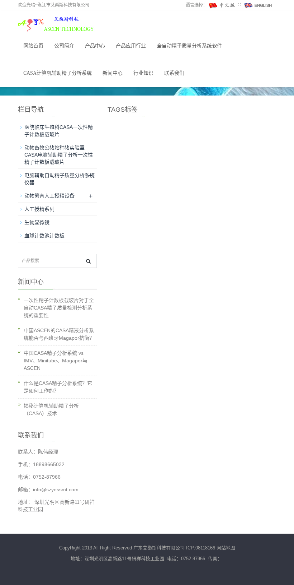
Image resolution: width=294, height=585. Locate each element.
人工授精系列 (39, 209)
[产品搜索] (88, 261)
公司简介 (64, 45)
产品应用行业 (131, 45)
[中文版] (222, 5)
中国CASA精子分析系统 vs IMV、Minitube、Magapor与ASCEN (55, 360)
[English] (258, 5)
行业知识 (143, 73)
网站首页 (33, 45)
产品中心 (95, 45)
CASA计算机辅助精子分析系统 (57, 73)
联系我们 (174, 73)
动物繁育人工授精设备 (49, 196)
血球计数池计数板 (44, 235)
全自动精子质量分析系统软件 (189, 45)
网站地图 (226, 548)
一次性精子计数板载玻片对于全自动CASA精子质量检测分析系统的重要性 (59, 307)
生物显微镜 (36, 222)
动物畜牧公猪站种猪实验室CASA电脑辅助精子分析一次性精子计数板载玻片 (58, 155)
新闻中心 (113, 73)
